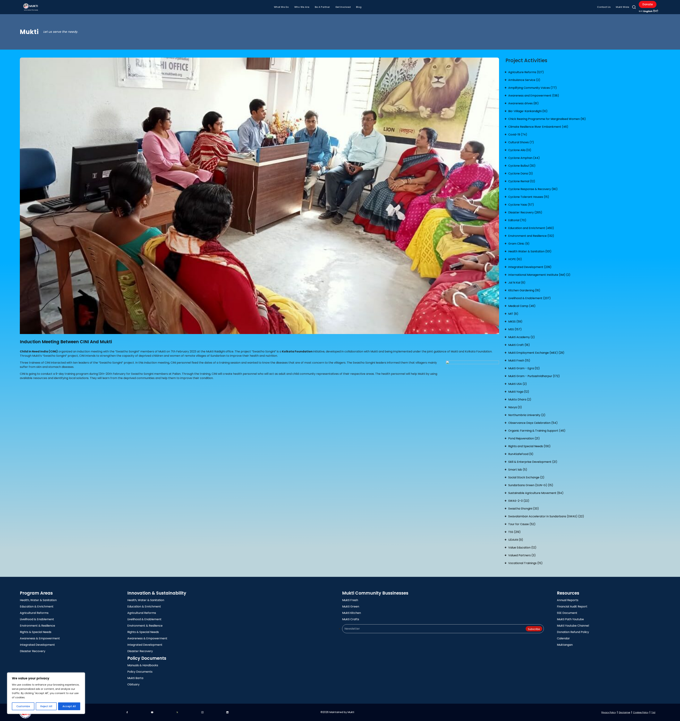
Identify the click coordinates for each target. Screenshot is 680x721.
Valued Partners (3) (522, 555)
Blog (359, 7)
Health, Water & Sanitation (38, 600)
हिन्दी (655, 11)
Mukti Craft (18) (519, 345)
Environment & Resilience (37, 626)
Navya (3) (515, 407)
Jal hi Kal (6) (516, 283)
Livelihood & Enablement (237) (529, 298)
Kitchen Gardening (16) (524, 290)
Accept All (69, 706)
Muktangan (565, 645)
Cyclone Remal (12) (521, 181)
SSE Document (567, 613)
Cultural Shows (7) (521, 142)
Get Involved (343, 7)
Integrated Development (37, 645)
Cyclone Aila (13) (519, 150)
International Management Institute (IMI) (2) (539, 275)
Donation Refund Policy (573, 632)
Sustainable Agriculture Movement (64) (535, 493)
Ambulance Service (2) (524, 80)
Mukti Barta (135, 678)
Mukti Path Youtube (570, 619)
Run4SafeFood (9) (520, 454)
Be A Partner (322, 7)
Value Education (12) (522, 547)
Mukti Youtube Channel (573, 626)
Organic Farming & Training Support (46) (536, 431)
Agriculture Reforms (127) (526, 72)
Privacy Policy (608, 712)
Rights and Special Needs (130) (529, 446)
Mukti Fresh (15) (519, 360)
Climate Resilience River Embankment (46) (538, 127)
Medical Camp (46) (522, 306)
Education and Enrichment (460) (531, 228)
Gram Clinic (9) (518, 244)
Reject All (46, 706)
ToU (653, 712)
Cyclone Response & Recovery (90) (533, 189)
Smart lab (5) (517, 470)
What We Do (281, 7)
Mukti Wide (622, 7)
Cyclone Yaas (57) (521, 205)
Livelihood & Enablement (37, 619)
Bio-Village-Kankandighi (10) (528, 111)
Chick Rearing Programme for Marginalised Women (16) (547, 119)
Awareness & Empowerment (40, 638)
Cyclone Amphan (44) (524, 158)
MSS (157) (515, 329)
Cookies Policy (640, 712)
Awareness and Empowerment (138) (533, 96)
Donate (647, 4)
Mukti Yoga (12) (518, 392)
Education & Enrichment (36, 606)
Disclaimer (624, 712)
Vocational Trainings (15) (525, 563)
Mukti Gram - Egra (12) (524, 368)
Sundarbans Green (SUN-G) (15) (530, 485)
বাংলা (641, 11)
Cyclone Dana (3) (520, 173)
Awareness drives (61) (523, 103)
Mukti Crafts (350, 619)
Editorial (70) (517, 220)
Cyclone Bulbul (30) (522, 166)
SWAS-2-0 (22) (518, 501)
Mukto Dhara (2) (519, 399)
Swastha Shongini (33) (523, 509)
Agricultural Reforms (34, 613)
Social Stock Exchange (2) (526, 477)
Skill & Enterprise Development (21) (532, 462)
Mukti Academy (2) (521, 337)
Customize (23, 706)
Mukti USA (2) (517, 384)
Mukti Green (350, 606)
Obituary (133, 684)
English (647, 11)
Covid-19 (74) (517, 134)
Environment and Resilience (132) (531, 236)
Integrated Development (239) (529, 267)
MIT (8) (513, 314)
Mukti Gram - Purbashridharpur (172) (534, 376)
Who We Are (302, 7)
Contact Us (604, 7)
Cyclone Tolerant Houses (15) (528, 197)
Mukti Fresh (350, 600)
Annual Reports (567, 600)
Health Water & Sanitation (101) (529, 251)
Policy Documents (139, 672)
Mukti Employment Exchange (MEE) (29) (536, 353)
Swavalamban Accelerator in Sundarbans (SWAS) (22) (546, 516)
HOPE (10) (515, 259)
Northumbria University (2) (526, 415)
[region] (46, 693)
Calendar (563, 638)
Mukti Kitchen (351, 613)
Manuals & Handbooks (142, 665)
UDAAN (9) (515, 540)
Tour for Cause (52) (522, 524)
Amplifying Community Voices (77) (532, 88)
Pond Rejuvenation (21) (524, 438)
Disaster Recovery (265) (525, 212)
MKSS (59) (515, 321)
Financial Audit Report (572, 606)
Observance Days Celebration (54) (533, 423)
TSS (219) (514, 532)
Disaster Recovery (32, 651)
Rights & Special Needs (35, 632)
